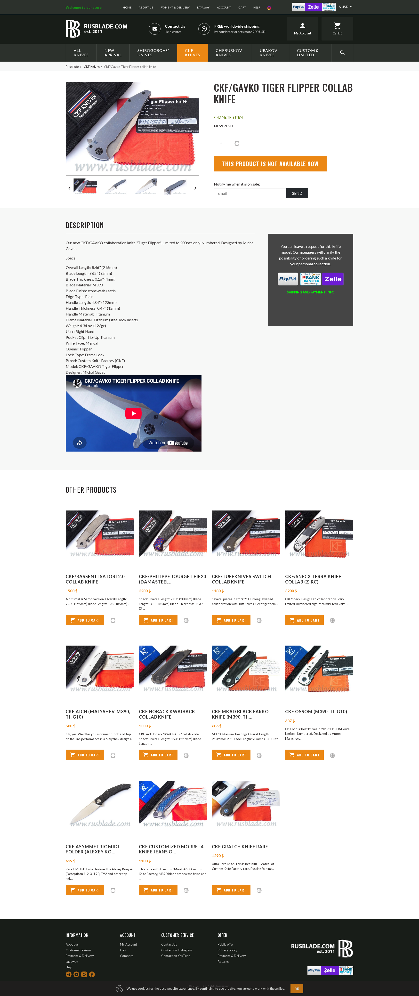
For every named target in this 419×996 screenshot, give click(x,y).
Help (256, 7)
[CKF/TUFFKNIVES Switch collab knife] (246, 534)
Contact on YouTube (175, 956)
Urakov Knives (268, 52)
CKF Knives (192, 52)
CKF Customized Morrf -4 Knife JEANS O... (171, 849)
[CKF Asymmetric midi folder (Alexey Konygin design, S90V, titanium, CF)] (100, 804)
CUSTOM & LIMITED (308, 52)
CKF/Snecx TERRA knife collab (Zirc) (313, 579)
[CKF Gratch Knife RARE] (246, 804)
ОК (297, 988)
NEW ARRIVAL (113, 52)
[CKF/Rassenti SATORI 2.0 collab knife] (100, 534)
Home (127, 7)
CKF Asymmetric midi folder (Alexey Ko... (92, 849)
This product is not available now (270, 163)
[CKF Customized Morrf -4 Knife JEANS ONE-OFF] (173, 804)
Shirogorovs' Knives (153, 52)
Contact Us (175, 26)
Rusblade (72, 67)
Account (224, 7)
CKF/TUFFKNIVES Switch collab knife (241, 579)
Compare (126, 956)
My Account (128, 944)
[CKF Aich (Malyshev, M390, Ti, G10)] (100, 669)
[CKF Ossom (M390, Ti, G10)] (319, 669)
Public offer (226, 944)
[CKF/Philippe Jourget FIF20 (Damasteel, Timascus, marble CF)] (173, 534)
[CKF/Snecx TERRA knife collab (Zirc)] (319, 534)
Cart (242, 7)
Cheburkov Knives (229, 52)
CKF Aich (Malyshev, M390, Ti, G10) (98, 714)
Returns (223, 962)
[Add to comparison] (237, 142)
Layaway (203, 7)
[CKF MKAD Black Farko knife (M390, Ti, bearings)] (246, 669)
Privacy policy (227, 950)
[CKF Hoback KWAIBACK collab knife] (173, 669)
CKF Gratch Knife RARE (240, 846)
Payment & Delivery (175, 7)
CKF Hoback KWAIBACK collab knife (167, 714)
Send (297, 193)
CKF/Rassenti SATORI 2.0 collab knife (95, 579)
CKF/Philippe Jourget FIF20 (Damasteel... (172, 579)
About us (146, 7)
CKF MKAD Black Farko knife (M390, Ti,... (240, 714)
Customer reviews (78, 950)
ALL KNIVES (81, 52)
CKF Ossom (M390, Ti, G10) (316, 711)
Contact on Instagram (176, 950)
